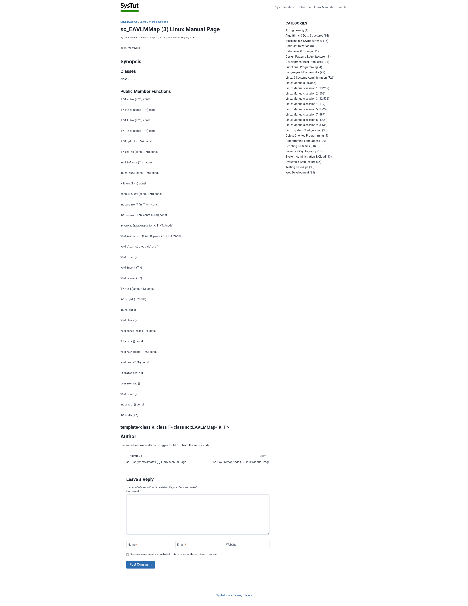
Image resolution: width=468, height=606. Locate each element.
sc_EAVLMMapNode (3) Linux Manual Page (241, 459)
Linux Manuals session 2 (302, 93)
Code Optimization (298, 46)
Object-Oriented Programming (305, 135)
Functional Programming (302, 67)
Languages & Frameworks (302, 72)
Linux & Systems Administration (306, 77)
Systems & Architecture (300, 162)
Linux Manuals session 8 (302, 120)
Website (231, 544)
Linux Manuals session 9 (302, 125)
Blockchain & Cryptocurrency (304, 41)
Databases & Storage (299, 51)
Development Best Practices (304, 62)
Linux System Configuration (303, 130)
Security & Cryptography (301, 151)
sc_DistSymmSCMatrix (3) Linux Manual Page (156, 459)
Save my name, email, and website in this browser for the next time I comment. (174, 554)
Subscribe (304, 7)
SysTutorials (224, 595)
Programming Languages (302, 141)
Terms (237, 595)
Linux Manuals (323, 7)
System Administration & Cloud (306, 156)
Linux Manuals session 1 (302, 88)
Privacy (247, 595)
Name (132, 544)
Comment (133, 491)
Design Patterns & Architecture (305, 56)
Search (341, 7)
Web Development (297, 172)
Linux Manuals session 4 (302, 104)
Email (181, 544)
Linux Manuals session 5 (302, 109)
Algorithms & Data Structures (304, 35)
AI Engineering (295, 30)
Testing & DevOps (297, 167)
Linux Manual (130, 37)
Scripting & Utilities (298, 146)
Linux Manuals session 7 (302, 114)
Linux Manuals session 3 (154, 22)
